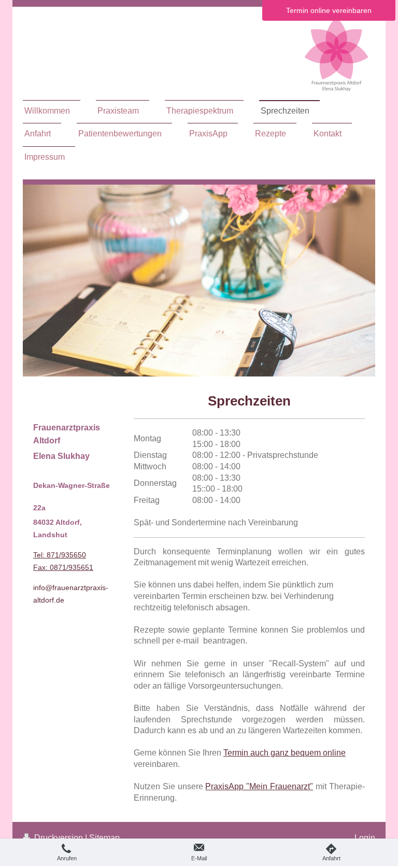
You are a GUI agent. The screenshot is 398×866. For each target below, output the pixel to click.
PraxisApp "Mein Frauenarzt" (259, 786)
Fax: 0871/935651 (63, 567)
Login (364, 837)
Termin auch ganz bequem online (284, 752)
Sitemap (104, 837)
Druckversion (58, 837)
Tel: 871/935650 (59, 555)
